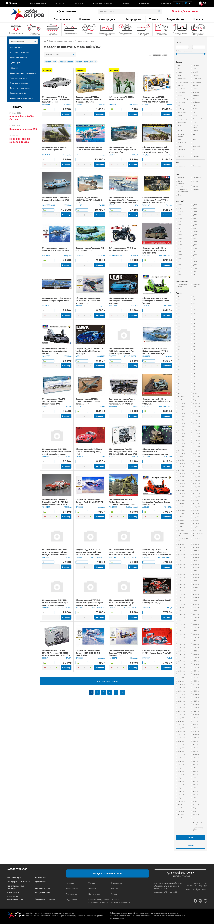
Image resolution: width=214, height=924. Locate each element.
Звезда (102, 104)
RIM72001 (113, 507)
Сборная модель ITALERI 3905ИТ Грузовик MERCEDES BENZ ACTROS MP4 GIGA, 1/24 (56, 653)
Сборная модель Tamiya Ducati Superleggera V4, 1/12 (156, 601)
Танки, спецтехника (52, 34)
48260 (111, 205)
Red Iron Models (165, 255)
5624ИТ (112, 155)
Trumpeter (67, 155)
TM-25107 (146, 205)
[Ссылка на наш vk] (200, 901)
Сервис (125, 3)
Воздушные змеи (42, 892)
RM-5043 (145, 557)
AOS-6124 (46, 507)
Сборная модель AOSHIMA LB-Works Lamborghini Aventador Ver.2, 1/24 (90, 351)
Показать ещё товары (107, 681)
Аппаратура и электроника (198, 34)
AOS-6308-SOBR (48, 205)
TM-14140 (146, 608)
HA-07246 (46, 255)
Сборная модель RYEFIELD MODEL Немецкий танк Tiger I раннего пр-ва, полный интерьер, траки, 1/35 (122, 352)
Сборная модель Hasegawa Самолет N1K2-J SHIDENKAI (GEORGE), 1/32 (88, 300)
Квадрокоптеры (14, 877)
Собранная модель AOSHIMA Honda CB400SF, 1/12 (122, 249)
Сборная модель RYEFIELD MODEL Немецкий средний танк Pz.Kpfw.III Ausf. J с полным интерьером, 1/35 (121, 553)
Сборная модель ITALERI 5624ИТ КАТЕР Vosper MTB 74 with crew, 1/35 (122, 149)
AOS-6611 (46, 104)
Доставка (78, 3)
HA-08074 (113, 658)
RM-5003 (79, 608)
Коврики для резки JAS (23, 128)
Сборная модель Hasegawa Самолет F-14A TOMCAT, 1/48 (55, 249)
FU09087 (146, 658)
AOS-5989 (113, 306)
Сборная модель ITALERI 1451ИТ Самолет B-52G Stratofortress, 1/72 (53, 401)
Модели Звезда (66, 61)
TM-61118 (79, 155)
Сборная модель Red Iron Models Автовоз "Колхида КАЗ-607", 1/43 (154, 250)
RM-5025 (112, 356)
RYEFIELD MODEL (131, 356)
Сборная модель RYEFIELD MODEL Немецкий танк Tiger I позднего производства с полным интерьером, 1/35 (55, 604)
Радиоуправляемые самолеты (15, 887)
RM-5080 (45, 608)
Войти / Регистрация (186, 11)
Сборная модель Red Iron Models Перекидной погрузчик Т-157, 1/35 (156, 401)
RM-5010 (112, 608)
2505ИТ (79, 205)
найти (159, 11)
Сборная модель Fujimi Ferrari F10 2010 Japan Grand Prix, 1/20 (156, 651)
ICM (136, 205)
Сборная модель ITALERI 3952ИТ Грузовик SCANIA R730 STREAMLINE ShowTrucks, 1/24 (123, 451)
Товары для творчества (161, 34)
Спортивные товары (143, 34)
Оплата (60, 3)
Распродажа (133, 19)
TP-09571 (146, 457)
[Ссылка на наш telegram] (195, 901)
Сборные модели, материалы (107, 34)
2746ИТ (79, 406)
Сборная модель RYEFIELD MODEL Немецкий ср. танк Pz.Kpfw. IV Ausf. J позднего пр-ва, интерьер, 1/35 (156, 553)
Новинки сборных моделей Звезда (19, 140)
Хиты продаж (107, 19)
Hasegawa (67, 255)
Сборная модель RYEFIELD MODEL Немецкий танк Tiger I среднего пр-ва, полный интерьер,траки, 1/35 (122, 604)
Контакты (144, 3)
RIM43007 (146, 255)
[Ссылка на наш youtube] (205, 900)
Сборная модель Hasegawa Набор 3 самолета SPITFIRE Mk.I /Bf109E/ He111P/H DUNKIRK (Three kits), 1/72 (155, 352)
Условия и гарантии (102, 3)
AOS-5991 (79, 356)
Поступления (62, 19)
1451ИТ (45, 406)
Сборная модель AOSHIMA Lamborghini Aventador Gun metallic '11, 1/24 (54, 351)
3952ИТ (112, 457)
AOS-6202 (46, 356)
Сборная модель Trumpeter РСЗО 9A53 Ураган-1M (54, 148)
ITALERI (169, 104)
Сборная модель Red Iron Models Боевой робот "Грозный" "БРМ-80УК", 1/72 (122, 502)
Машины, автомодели (34, 34)
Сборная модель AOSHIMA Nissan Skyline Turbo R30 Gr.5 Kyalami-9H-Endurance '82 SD (55, 502)
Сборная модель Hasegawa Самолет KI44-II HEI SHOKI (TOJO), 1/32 (88, 653)
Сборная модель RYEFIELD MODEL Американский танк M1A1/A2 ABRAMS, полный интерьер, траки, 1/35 (54, 553)
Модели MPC (50, 61)
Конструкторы (13, 892)
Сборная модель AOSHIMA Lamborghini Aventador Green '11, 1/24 (155, 300)
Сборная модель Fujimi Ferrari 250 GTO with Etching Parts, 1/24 (89, 451)
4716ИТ (145, 104)
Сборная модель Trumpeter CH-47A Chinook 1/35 (90, 249)
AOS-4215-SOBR (115, 255)
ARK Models (133, 104)
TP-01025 (146, 155)
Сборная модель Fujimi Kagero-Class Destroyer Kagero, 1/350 (56, 299)
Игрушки (89, 33)
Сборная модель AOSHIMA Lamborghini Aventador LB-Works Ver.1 (121, 300)
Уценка (153, 19)
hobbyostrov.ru (133, 913)
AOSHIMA (67, 104)
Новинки (84, 19)
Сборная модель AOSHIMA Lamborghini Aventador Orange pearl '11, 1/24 (156, 502)
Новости (198, 19)
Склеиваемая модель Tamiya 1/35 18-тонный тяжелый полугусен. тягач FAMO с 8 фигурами (122, 402)
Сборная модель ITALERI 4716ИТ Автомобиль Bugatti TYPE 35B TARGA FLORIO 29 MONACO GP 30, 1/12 (155, 100)
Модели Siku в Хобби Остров (21, 118)
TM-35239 (113, 406)
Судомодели (71, 33)
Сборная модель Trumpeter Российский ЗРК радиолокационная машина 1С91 (155, 453)
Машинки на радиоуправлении (15, 897)
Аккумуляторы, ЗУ (180, 34)
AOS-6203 (146, 306)
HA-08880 (79, 658)
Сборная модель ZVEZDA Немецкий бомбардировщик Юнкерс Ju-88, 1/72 (89, 99)
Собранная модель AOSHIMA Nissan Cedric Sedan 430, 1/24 (55, 198)
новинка (47, 70)
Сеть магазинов (38, 3)
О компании (165, 3)
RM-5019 (45, 457)
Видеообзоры (175, 19)
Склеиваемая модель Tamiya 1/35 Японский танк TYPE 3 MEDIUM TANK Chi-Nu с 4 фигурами (155, 201)
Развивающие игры (125, 34)
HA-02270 (146, 356)
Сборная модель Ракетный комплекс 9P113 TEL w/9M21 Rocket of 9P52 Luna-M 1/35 (155, 149)
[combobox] (23, 41)
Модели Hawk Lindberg (86, 61)
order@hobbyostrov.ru (196, 889)
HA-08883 (79, 306)
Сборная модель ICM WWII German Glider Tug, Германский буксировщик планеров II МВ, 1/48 (123, 201)
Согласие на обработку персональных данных (98, 900)
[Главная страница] (45, 41)
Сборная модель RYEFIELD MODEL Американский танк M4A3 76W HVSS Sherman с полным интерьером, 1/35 (88, 553)
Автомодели (40, 877)
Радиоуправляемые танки (18, 881)
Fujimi (69, 306)
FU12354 (79, 457)
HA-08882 (79, 507)
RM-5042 (79, 557)
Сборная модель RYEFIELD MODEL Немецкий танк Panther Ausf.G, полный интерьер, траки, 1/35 (56, 453)
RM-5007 (45, 557)
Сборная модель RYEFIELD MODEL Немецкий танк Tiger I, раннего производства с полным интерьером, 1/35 (89, 604)
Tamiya (102, 155)
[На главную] (28, 14)
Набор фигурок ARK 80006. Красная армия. (121, 98)
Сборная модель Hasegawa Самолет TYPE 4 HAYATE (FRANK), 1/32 (121, 653)
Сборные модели (42, 888)
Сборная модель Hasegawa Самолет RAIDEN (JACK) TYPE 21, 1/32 (89, 502)
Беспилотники (16, 33)
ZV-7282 (79, 104)
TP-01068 (46, 155)
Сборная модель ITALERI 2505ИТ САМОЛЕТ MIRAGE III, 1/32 (89, 200)
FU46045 (45, 306)
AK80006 (112, 104)
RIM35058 (146, 406)
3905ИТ (45, 658)
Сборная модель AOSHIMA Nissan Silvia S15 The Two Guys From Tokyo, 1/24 (56, 99)
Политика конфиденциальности (120, 900)
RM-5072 (112, 557)
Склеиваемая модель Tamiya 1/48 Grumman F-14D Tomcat (89, 148)
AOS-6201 (146, 507)
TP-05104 (79, 255)
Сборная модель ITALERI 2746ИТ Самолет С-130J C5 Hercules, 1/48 (88, 401)
